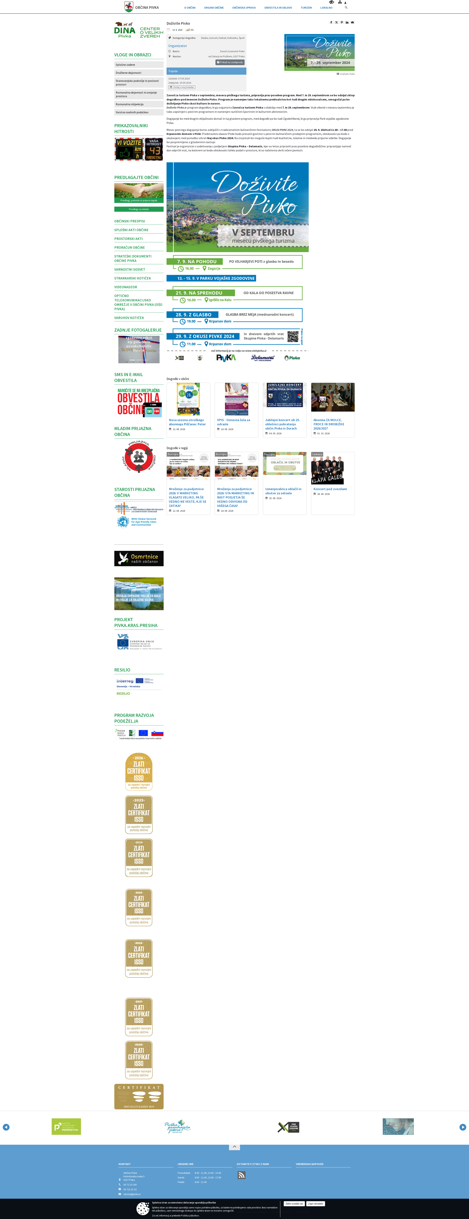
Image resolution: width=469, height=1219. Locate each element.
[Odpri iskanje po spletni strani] (346, 7)
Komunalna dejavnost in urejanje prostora (136, 94)
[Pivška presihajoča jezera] (66, 1126)
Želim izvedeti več (294, 1203)
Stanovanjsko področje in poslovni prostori (137, 82)
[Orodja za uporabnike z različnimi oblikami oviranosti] (331, 2)
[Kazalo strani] (340, 2)
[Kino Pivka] (398, 1126)
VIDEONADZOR (125, 287)
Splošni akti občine (131, 230)
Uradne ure (185, 1164)
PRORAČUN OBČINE (129, 247)
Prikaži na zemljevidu (231, 62)
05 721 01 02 (130, 1189)
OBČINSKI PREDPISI (129, 221)
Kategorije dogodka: (184, 38)
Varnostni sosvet (129, 269)
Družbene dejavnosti (128, 72)
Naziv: (176, 51)
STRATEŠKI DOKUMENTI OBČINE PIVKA (133, 258)
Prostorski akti (128, 238)
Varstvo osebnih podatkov (132, 112)
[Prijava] (345, 2)
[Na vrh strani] (234, 1147)
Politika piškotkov (190, 1215)
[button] (118, 350)
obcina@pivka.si (132, 1194)
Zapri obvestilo (315, 1203)
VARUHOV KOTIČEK (129, 318)
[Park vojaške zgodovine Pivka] (177, 1126)
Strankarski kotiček (132, 278)
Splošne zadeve (125, 64)
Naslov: (177, 56)
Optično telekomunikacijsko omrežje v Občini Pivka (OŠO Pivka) (138, 302)
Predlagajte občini (136, 177)
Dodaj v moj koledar (183, 87)
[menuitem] (190, 6)
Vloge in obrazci (132, 55)
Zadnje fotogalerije (138, 330)
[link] (331, 22)
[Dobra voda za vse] (287, 1126)
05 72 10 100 (130, 1184)
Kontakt (125, 1164)
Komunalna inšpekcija (129, 104)
